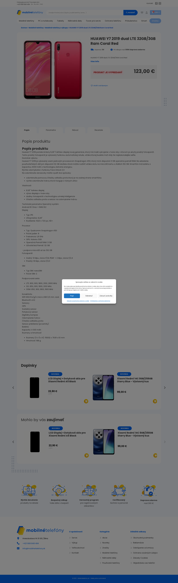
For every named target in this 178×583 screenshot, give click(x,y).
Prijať (72, 296)
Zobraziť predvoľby (106, 296)
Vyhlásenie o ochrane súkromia (100, 301)
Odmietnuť (89, 296)
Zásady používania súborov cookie (78, 301)
